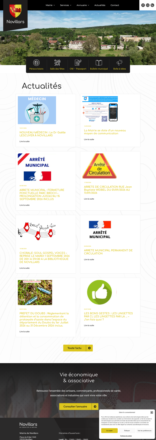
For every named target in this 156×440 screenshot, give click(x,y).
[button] (152, 412)
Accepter (109, 431)
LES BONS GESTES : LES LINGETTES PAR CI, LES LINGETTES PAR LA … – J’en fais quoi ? (108, 316)
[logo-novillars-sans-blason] (28, 420)
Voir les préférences (144, 431)
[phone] (152, 5)
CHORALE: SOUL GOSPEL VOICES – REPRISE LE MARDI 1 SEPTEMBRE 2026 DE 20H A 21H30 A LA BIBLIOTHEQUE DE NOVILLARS (45, 258)
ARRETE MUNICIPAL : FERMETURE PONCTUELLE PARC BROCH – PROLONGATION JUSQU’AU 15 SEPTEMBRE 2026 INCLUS (42, 195)
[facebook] (143, 5)
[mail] (148, 5)
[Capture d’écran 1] (35, 281)
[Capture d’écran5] (99, 281)
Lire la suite (25, 141)
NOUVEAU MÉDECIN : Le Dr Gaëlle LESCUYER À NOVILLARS (43, 134)
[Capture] (37, 97)
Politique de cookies (126, 436)
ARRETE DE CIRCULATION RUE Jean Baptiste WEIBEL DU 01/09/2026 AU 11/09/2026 (108, 190)
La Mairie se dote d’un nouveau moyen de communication (105, 132)
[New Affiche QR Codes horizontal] (100, 97)
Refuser (127, 431)
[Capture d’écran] (37, 154)
